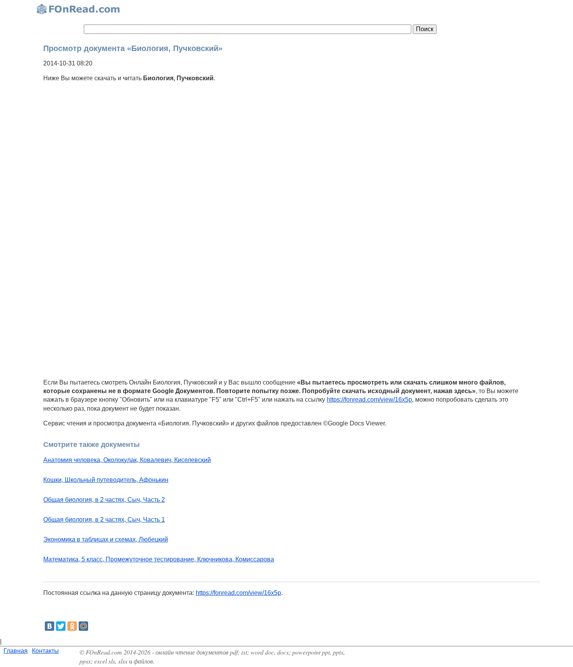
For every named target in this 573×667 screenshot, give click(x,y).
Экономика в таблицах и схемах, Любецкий (105, 539)
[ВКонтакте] (49, 626)
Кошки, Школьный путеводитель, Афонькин (105, 479)
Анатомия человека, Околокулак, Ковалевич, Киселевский (127, 460)
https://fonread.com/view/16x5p (369, 399)
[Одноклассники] (72, 626)
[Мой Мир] (83, 626)
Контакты (45, 651)
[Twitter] (60, 626)
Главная (16, 651)
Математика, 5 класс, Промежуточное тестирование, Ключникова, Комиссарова (158, 559)
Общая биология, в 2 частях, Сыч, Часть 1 (104, 519)
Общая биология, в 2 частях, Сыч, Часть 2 (104, 499)
